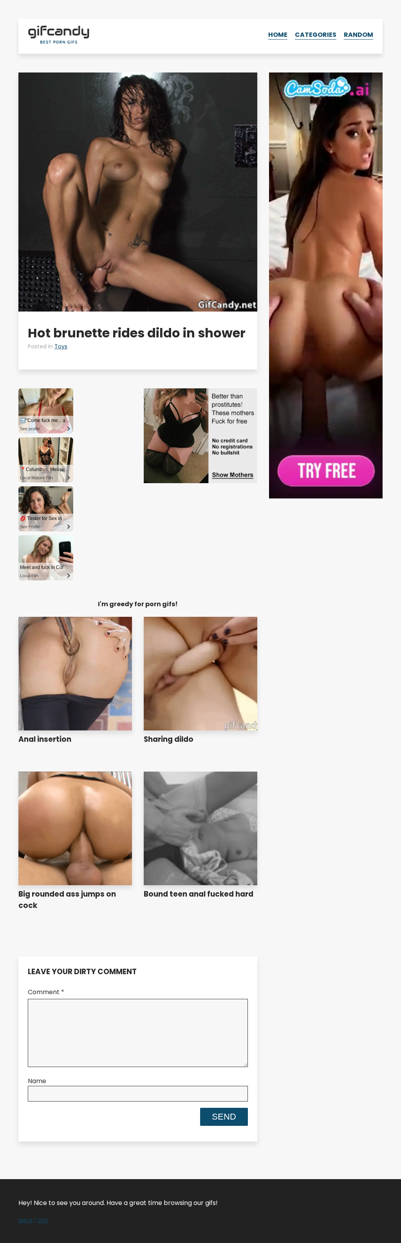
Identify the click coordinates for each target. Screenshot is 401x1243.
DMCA (25, 1220)
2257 (43, 1220)
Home (277, 34)
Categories (315, 34)
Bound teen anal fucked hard (198, 894)
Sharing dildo (168, 739)
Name (37, 1080)
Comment (46, 992)
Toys (60, 346)
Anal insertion (44, 739)
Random (358, 34)
